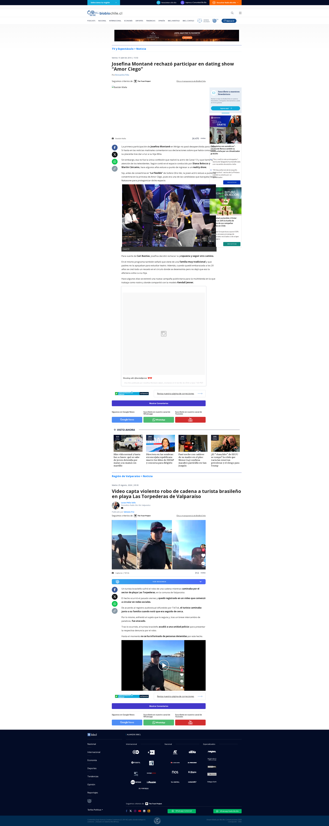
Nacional (102, 21)
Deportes (139, 21)
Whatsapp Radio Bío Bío (229, 811)
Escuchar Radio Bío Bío (226, 2)
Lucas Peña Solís (128, 502)
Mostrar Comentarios (158, 403)
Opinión (161, 21)
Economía (128, 21)
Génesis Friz (129, 512)
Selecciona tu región (100, 2)
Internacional (115, 21)
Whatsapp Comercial (183, 811)
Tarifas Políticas (94, 809)
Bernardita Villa (122, 75)
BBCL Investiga (174, 21)
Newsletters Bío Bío (168, 2)
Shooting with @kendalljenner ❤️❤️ (137, 378)
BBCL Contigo (188, 21)
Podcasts (91, 21)
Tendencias (150, 21)
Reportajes (92, 792)
